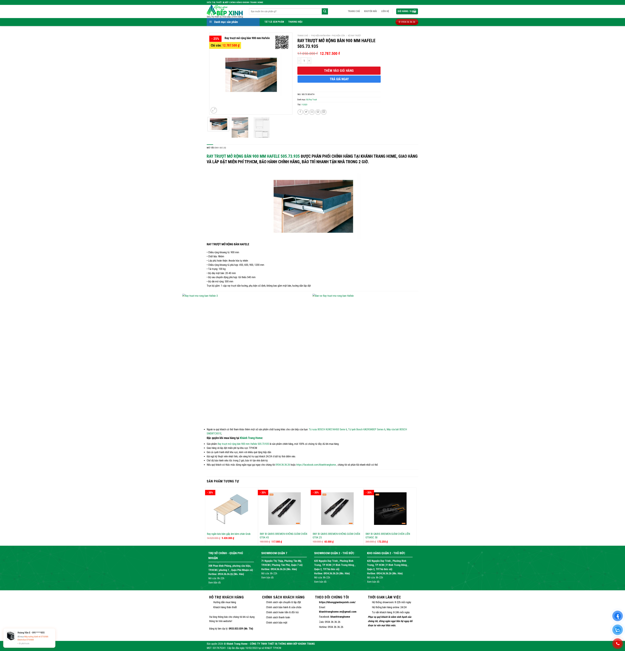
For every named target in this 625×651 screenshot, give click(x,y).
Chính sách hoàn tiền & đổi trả (282, 612)
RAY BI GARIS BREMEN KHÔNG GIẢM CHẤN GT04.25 (336, 535)
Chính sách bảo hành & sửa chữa (283, 607)
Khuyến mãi (370, 11)
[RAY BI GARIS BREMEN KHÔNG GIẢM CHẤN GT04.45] (284, 508)
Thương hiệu (295, 22)
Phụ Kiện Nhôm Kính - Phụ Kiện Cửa (328, 35)
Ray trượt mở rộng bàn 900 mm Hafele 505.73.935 (253, 156)
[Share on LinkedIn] (323, 112)
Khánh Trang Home (251, 438)
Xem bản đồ (214, 582)
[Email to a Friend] (312, 112)
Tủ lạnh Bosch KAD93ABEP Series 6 (366, 429)
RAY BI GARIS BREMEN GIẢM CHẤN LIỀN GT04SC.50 (388, 535)
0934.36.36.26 (283, 464)
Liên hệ (385, 11)
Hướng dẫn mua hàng (224, 602)
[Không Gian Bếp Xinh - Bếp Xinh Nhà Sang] (225, 11)
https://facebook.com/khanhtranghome (316, 464)
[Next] (286, 73)
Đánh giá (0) (219, 147)
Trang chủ (354, 11)
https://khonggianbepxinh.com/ (337, 602)
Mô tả (210, 147)
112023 (304, 104)
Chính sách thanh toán (278, 617)
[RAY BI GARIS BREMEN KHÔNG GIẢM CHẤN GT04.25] (337, 508)
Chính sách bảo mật (276, 622)
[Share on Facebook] (300, 112)
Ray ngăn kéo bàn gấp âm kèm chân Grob (228, 533)
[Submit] (325, 11)
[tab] (210, 147)
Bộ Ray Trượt (354, 35)
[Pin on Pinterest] (318, 112)
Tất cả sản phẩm (274, 22)
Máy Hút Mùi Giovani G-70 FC (36, 639)
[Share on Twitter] (306, 112)
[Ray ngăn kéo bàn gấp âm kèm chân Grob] (231, 508)
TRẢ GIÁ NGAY (339, 79)
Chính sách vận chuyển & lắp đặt (283, 602)
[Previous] (215, 73)
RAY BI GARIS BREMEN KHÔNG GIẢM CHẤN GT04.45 (283, 535)
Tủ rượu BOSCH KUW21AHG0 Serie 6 (328, 429)
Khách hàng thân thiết (225, 607)
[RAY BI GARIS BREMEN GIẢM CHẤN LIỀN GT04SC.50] (390, 508)
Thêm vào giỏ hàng (339, 71)
